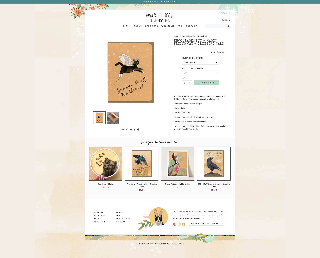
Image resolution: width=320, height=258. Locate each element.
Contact (191, 26)
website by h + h (178, 243)
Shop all (98, 212)
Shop (127, 26)
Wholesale (167, 26)
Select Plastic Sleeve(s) (193, 68)
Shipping (120, 212)
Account (221, 13)
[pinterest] (138, 129)
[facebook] (131, 129)
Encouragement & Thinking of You (194, 36)
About (138, 26)
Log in (228, 13)
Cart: (226, 20)
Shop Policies (123, 219)
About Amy (99, 215)
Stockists (151, 26)
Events (97, 219)
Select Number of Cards (193, 58)
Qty (183, 78)
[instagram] (174, 224)
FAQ (180, 26)
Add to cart (206, 83)
